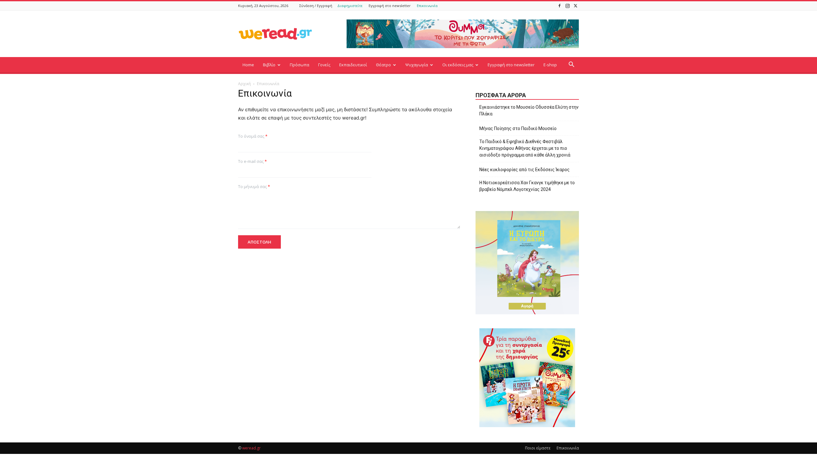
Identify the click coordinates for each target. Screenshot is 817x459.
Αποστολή (259, 242)
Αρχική (244, 83)
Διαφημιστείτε (350, 5)
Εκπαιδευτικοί (353, 65)
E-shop (550, 65)
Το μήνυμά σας (254, 186)
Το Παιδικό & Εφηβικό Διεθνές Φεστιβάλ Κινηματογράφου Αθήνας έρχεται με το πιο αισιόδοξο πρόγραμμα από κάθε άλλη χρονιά (524, 148)
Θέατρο (383, 65)
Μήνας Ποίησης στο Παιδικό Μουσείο (518, 128)
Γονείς (324, 65)
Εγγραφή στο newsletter (390, 5)
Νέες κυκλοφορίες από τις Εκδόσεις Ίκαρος (524, 169)
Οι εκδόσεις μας (457, 65)
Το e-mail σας (252, 161)
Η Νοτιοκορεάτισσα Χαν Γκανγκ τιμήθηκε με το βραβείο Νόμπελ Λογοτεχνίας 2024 (527, 186)
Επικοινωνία (427, 5)
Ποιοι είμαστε (538, 448)
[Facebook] (559, 5)
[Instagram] (567, 5)
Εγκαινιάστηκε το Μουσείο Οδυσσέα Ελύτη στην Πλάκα (529, 110)
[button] (571, 65)
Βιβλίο (269, 65)
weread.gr (251, 448)
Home (248, 65)
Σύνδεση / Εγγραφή (315, 5)
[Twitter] (575, 5)
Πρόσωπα (299, 65)
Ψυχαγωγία (416, 65)
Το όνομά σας (252, 136)
